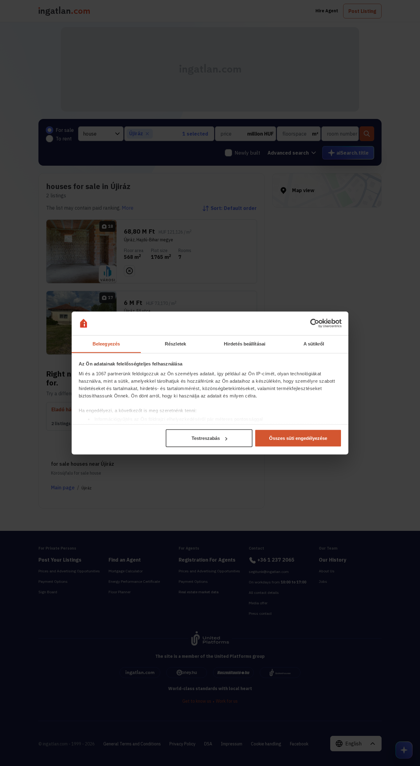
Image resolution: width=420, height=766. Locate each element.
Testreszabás (206, 438)
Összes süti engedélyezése (298, 438)
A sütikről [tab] (313, 343)
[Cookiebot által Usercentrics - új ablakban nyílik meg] (315, 323)
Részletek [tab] (175, 343)
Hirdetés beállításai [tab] (244, 343)
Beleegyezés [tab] (106, 343)
